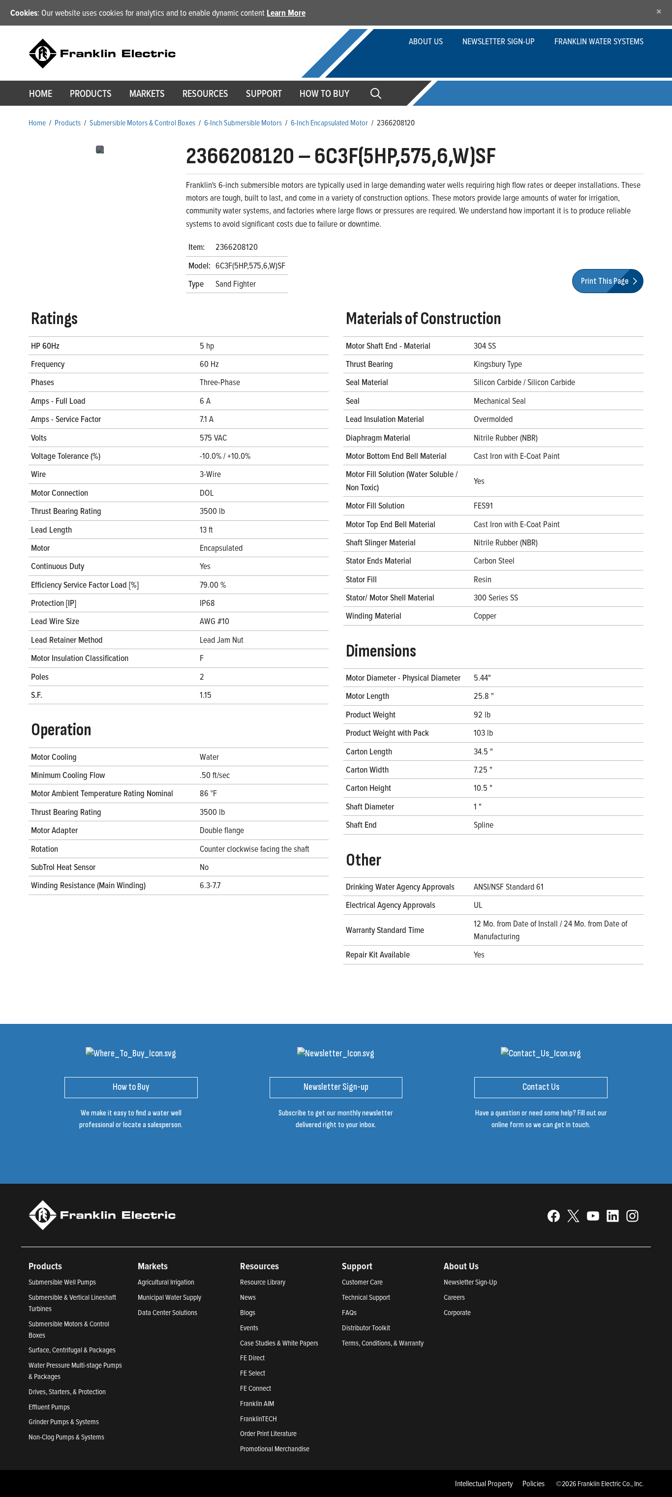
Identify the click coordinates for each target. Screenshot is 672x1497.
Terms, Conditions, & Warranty (383, 1343)
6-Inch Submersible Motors (243, 122)
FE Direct (252, 1357)
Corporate (457, 1312)
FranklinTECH (258, 1418)
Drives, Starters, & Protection (67, 1391)
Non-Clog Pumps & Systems (66, 1437)
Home (40, 93)
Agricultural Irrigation (166, 1282)
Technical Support (366, 1297)
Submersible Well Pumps (62, 1282)
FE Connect (255, 1388)
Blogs (247, 1312)
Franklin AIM (257, 1403)
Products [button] (91, 93)
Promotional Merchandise (274, 1448)
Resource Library (262, 1282)
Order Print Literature (268, 1433)
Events (249, 1327)
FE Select (252, 1373)
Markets (147, 93)
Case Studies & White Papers (279, 1343)
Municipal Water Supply (169, 1297)
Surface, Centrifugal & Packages (72, 1350)
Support (264, 93)
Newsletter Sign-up (498, 41)
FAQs (349, 1312)
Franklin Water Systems (598, 41)
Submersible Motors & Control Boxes (142, 122)
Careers (454, 1297)
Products (68, 122)
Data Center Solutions (167, 1312)
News (248, 1297)
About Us (426, 41)
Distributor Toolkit (366, 1327)
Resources (205, 93)
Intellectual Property (484, 1483)
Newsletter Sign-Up (470, 1282)
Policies (533, 1483)
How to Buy (324, 93)
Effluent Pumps (49, 1407)
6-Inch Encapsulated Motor (329, 122)
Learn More (286, 12)
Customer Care (362, 1282)
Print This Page (605, 281)
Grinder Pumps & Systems (64, 1421)
